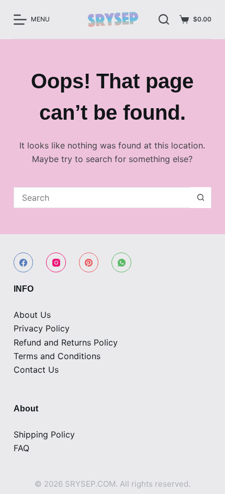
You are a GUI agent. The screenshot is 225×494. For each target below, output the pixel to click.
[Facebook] (23, 262)
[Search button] (200, 197)
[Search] (164, 19)
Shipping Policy (44, 434)
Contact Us (36, 369)
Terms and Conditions (57, 356)
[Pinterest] (89, 262)
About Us (32, 314)
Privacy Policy (42, 328)
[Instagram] (56, 262)
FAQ (21, 448)
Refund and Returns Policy (66, 342)
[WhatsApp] (121, 262)
